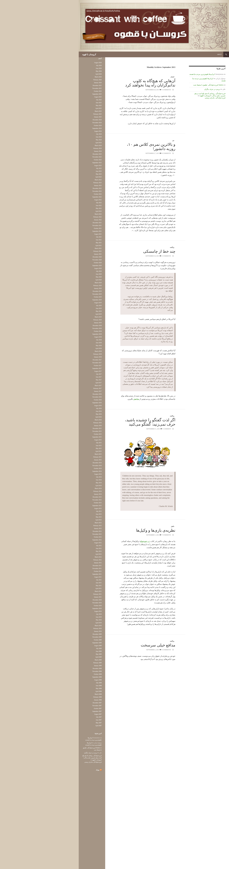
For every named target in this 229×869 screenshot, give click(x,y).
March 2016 (98, 420)
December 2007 (97, 703)
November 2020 (97, 260)
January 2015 (98, 460)
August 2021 (98, 234)
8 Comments (166, 153)
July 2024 (99, 134)
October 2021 (98, 228)
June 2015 (99, 445)
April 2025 (98, 108)
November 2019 (97, 294)
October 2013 (98, 503)
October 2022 (98, 194)
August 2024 (98, 131)
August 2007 (98, 714)
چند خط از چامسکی (159, 251)
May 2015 (99, 448)
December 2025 (97, 85)
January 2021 (98, 254)
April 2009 (98, 657)
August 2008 (98, 680)
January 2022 (98, 220)
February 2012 (97, 560)
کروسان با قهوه (89, 54)
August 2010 (98, 611)
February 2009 (97, 663)
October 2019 (98, 297)
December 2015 (97, 428)
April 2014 (98, 485)
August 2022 (98, 200)
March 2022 (98, 214)
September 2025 (97, 94)
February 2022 (97, 217)
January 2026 (98, 82)
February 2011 (97, 594)
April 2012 (98, 554)
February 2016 (97, 423)
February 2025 (97, 114)
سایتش (136, 399)
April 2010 (98, 623)
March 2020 (98, 283)
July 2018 (99, 340)
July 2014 (99, 477)
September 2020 (97, 265)
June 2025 (99, 102)
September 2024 (97, 128)
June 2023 (99, 171)
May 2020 (99, 277)
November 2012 (97, 534)
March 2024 (98, 145)
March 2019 (98, 317)
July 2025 (99, 100)
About (219, 54)
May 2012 (99, 551)
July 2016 (99, 408)
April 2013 (98, 520)
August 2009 (98, 645)
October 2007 (98, 708)
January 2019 (98, 323)
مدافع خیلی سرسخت (158, 645)
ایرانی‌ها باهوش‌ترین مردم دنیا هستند (202, 74)
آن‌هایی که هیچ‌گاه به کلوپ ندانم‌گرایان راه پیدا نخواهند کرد (150, 83)
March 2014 (98, 488)
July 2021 (99, 237)
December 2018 (97, 325)
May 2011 (99, 585)
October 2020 (98, 263)
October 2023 (98, 160)
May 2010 (99, 620)
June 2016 (99, 411)
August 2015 (98, 440)
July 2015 (99, 443)
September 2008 (97, 677)
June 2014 (99, 480)
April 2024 (98, 142)
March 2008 (98, 694)
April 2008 (98, 691)
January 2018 (98, 357)
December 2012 (97, 531)
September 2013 (97, 505)
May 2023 (99, 174)
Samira (221, 85)
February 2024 (97, 148)
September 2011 (97, 574)
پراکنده (172, 247)
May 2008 (99, 688)
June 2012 (99, 548)
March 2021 (98, 248)
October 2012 (98, 537)
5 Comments (166, 90)
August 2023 (98, 165)
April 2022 (98, 211)
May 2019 (99, 311)
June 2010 (99, 617)
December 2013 (97, 497)
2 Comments (166, 256)
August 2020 (98, 268)
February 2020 (97, 285)
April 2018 (98, 348)
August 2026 (98, 62)
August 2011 (98, 577)
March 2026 (98, 77)
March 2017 (98, 385)
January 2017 (98, 391)
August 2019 (98, 303)
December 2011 (97, 565)
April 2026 (98, 74)
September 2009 (97, 643)
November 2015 (97, 431)
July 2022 (99, 202)
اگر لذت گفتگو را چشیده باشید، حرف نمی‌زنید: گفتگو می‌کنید (150, 422)
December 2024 (97, 120)
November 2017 (97, 363)
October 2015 (98, 434)
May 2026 (99, 71)
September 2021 (97, 231)
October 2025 (98, 91)
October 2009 (98, 640)
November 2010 (97, 603)
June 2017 (99, 377)
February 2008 (97, 697)
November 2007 (97, 705)
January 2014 (98, 494)
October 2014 (98, 468)
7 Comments (166, 535)
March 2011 (98, 591)
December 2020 (97, 257)
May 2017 (99, 380)
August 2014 (98, 474)
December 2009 (97, 634)
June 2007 (99, 720)
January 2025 (98, 117)
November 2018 (97, 328)
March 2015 (98, 454)
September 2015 (97, 437)
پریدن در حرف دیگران (212, 89)
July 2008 (99, 683)
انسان (172, 77)
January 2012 (98, 563)
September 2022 (97, 197)
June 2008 (99, 685)
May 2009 (99, 654)
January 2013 (98, 528)
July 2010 (99, 614)
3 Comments (166, 650)
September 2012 (97, 540)
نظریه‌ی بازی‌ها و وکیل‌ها (155, 530)
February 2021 (97, 251)
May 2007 (99, 723)
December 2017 (97, 360)
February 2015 (97, 457)
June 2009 (99, 651)
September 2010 (97, 608)
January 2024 (98, 151)
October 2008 (98, 674)
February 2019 (97, 320)
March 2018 (98, 351)
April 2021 (98, 245)
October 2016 (98, 400)
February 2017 (97, 388)
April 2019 (98, 314)
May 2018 (99, 345)
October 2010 (98, 605)
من (173, 140)
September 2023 (97, 162)
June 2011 (99, 583)
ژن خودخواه (145, 541)
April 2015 (98, 451)
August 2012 (98, 543)
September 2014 (97, 471)
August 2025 (98, 97)
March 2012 (98, 557)
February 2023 (97, 182)
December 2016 (97, 394)
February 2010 (97, 628)
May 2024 (99, 140)
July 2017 (99, 374)
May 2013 (99, 517)
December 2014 (97, 463)
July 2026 (99, 65)
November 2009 (97, 637)
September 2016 (97, 403)
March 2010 (98, 625)
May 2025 (99, 105)
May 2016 (99, 414)
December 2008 (97, 668)
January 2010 (98, 631)
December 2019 (97, 291)
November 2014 (97, 465)
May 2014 (99, 483)
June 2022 (99, 205)
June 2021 (99, 240)
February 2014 (97, 491)
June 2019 (99, 308)
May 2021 (99, 243)
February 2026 (97, 80)
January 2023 (98, 185)
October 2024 (98, 125)
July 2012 (99, 545)
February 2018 (97, 354)
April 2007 (98, 725)
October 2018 (98, 331)
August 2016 (98, 405)
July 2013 (99, 511)
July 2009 (99, 648)
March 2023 (98, 180)
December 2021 (97, 223)
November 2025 (97, 88)
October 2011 (98, 571)
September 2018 (97, 334)
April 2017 (98, 383)
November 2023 (97, 157)
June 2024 (99, 137)
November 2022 (97, 191)
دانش (172, 526)
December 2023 (97, 154)
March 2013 (98, 523)
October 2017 (98, 365)
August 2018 (98, 337)
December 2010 (97, 600)
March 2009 (98, 660)
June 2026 (99, 68)
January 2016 (98, 425)
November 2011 (97, 568)
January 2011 (98, 597)
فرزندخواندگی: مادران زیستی (215, 98)
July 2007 (99, 717)
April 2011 (98, 588)
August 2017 (98, 371)
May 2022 (99, 208)
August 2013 (98, 508)
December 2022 (97, 188)
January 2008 (98, 700)
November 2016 (97, 397)
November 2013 (97, 500)
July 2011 (99, 580)
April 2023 (98, 177)
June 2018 (99, 343)
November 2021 (97, 225)
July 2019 (99, 305)
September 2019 (97, 300)
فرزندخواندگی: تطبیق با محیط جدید (205, 85)
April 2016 (98, 417)
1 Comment (166, 429)
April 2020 (98, 280)
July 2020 (99, 271)
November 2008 (97, 671)
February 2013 (97, 525)
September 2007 (97, 711)
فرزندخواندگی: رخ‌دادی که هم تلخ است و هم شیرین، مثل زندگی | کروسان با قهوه (92, 758)
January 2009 (98, 665)
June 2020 (99, 274)
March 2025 (98, 111)
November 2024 (97, 122)
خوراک (98, 770)
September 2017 (97, 368)
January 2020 (98, 288)
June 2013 (99, 514)
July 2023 (99, 168)
